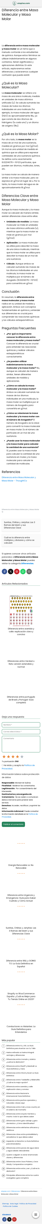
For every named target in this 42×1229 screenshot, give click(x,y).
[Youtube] (14, 1219)
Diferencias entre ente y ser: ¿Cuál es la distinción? (22, 1169)
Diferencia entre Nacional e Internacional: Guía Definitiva (18, 1094)
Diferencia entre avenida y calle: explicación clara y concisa (19, 1087)
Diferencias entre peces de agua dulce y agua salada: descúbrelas (22, 1149)
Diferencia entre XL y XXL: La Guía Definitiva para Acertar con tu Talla (20, 1047)
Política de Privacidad (27, 1204)
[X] (10, 571)
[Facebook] (4, 571)
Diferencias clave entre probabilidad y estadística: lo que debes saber (22, 1135)
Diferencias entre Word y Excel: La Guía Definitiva (22, 1074)
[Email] (29, 571)
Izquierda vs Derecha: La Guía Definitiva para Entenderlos (22, 1142)
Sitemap (5, 1204)
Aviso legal (14, 1204)
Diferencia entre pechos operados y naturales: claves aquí (21, 1101)
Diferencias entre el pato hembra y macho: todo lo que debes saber (21, 1115)
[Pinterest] (16, 571)
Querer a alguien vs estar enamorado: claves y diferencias (22, 1156)
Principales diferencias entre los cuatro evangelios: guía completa (22, 1176)
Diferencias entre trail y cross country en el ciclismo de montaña (23, 1108)
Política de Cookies (10, 1206)
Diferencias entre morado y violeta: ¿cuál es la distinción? (21, 1060)
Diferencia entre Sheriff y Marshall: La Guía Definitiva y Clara (21, 1067)
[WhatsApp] (23, 571)
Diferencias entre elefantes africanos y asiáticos (22, 1128)
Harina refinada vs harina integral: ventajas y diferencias (20, 1053)
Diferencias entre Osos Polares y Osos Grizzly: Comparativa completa (22, 1162)
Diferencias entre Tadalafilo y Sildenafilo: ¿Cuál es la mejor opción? (23, 1081)
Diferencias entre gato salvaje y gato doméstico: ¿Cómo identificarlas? (22, 1122)
